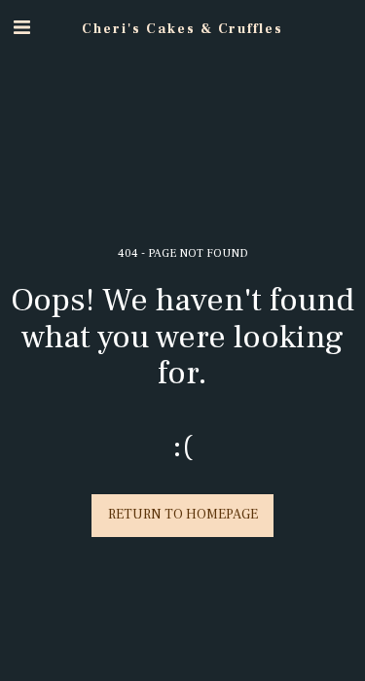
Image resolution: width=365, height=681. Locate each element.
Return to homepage (183, 514)
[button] (21, 28)
